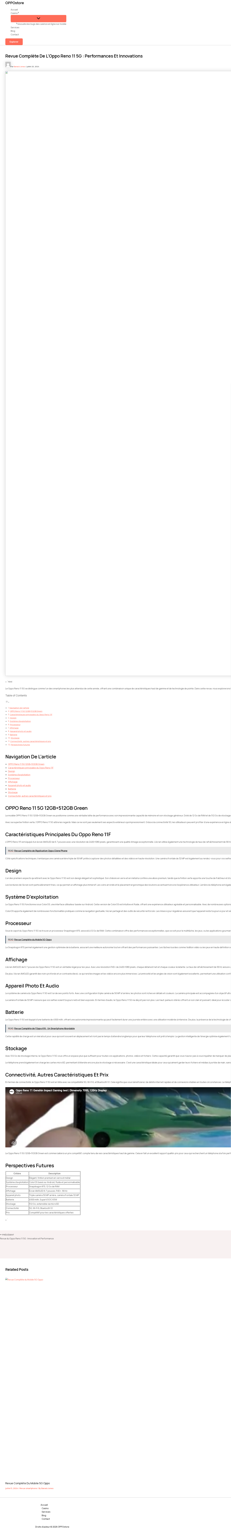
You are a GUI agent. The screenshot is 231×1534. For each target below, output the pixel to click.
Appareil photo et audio (21, 731)
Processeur (15, 724)
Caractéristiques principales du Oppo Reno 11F (31, 714)
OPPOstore (14, 2)
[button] (18, 13)
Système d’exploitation (20, 721)
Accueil (14, 9)
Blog (13, 30)
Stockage (15, 738)
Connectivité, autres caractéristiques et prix (30, 741)
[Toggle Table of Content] (7, 702)
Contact (15, 34)
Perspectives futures (20, 744)
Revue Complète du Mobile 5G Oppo (27, 1483)
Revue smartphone (28, 1488)
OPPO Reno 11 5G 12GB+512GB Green (26, 711)
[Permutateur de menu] (38, 18)
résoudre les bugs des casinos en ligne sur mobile (41, 23)
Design (13, 718)
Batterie (13, 734)
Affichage (14, 728)
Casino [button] (14, 13)
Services (15, 27)
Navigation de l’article (19, 708)
